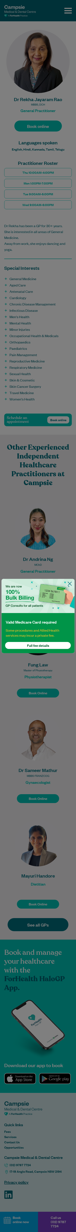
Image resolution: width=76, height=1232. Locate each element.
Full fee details (38, 645)
